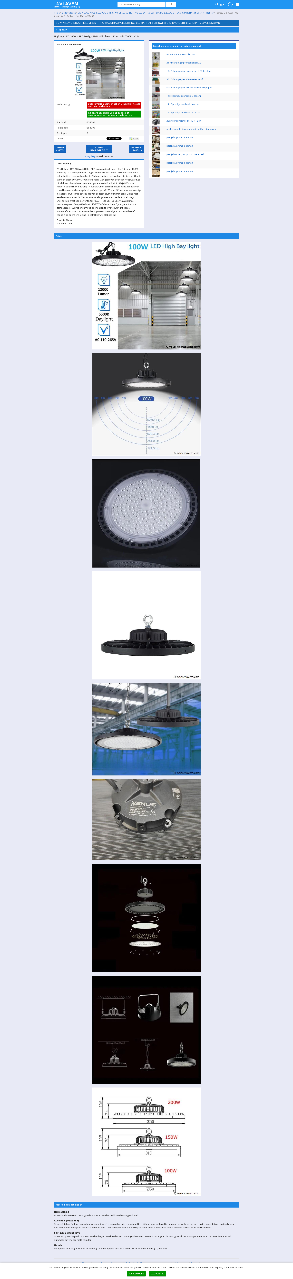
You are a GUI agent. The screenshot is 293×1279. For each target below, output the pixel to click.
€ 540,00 (91, 122)
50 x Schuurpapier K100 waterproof (185, 79)
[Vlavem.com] (67, 4)
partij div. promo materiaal (180, 137)
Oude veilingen (69, 13)
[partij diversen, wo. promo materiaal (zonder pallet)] (156, 158)
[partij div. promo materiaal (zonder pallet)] (156, 141)
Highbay (210, 13)
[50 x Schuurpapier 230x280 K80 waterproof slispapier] (156, 91)
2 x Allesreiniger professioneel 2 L (184, 62)
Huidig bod (62, 127)
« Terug (99, 148)
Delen (60, 138)
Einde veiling (63, 104)
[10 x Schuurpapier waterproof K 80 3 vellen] (156, 75)
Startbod (61, 122)
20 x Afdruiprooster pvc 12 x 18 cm (184, 120)
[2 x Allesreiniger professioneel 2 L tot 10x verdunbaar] (156, 67)
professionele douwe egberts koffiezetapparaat (192, 129)
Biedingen (62, 133)
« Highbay (61, 29)
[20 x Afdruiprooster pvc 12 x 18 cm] (156, 125)
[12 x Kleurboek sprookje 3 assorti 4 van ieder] (156, 100)
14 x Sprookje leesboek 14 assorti (184, 104)
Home (57, 13)
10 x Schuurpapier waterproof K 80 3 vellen (189, 70)
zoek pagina (103, 114)
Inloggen (220, 4)
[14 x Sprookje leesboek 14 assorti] (156, 108)
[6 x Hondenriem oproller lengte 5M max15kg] (156, 58)
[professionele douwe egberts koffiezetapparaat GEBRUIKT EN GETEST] (156, 133)
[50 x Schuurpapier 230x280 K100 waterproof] (156, 83)
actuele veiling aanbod (113, 112)
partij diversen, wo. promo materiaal (185, 154)
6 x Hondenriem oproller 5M (181, 54)
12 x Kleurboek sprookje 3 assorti (184, 95)
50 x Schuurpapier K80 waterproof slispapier (189, 87)
